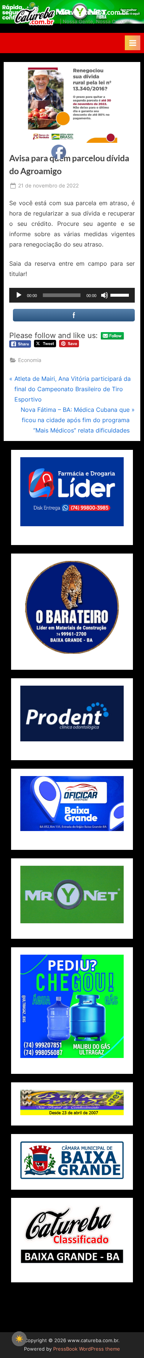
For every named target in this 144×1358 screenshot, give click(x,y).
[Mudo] (104, 295)
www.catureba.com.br (94, 12)
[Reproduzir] (19, 295)
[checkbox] (19, 1338)
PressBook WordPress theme (86, 1349)
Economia (29, 360)
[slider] (120, 294)
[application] (72, 295)
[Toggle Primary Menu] (132, 42)
